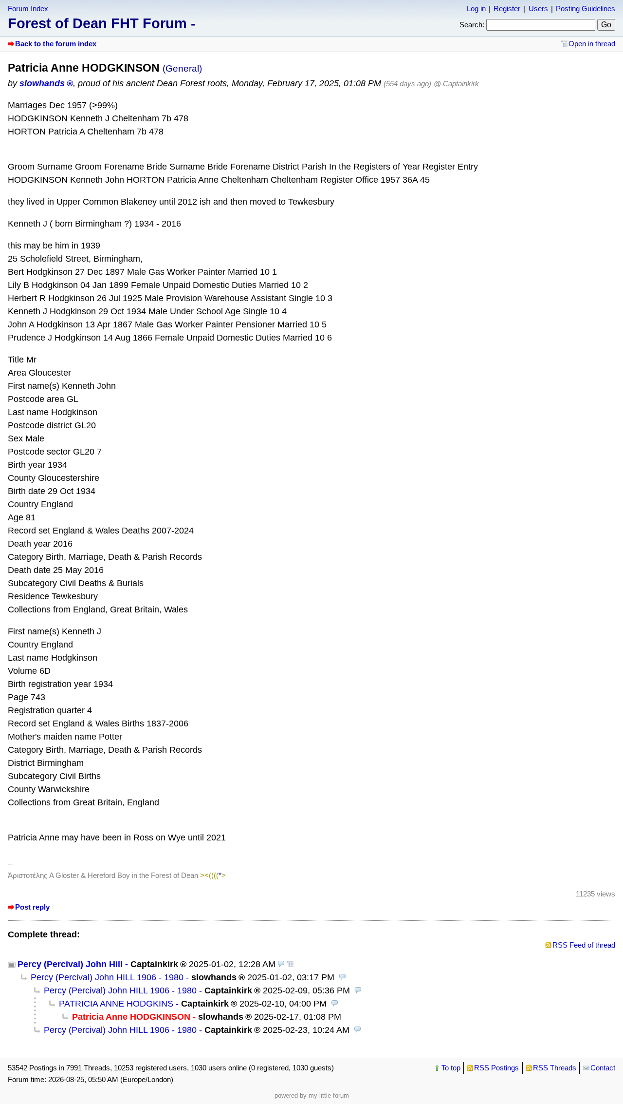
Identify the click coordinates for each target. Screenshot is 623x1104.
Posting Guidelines (585, 8)
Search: (471, 24)
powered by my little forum (312, 1095)
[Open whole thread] (290, 964)
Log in (476, 8)
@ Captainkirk (456, 83)
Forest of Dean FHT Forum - (102, 23)
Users (538, 8)
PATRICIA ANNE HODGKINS (116, 1004)
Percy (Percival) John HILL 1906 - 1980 (107, 977)
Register (507, 8)
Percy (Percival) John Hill (70, 964)
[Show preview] (281, 964)
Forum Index (28, 8)
